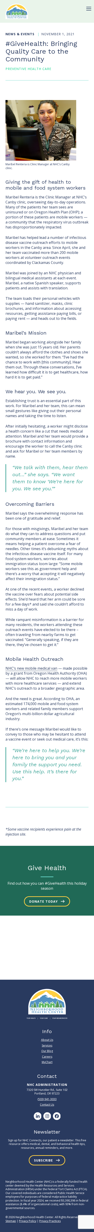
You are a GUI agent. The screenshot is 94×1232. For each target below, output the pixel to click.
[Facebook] (56, 1116)
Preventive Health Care (28, 69)
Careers (47, 1057)
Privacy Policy (27, 1221)
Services (47, 1045)
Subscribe (43, 1160)
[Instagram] (47, 1116)
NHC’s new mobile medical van (31, 668)
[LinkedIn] (37, 1116)
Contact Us (47, 1105)
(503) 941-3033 (47, 1099)
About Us (47, 1040)
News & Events (20, 34)
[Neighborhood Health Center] (16, 11)
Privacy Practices (50, 1221)
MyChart (47, 1062)
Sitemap (10, 1221)
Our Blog (47, 1051)
